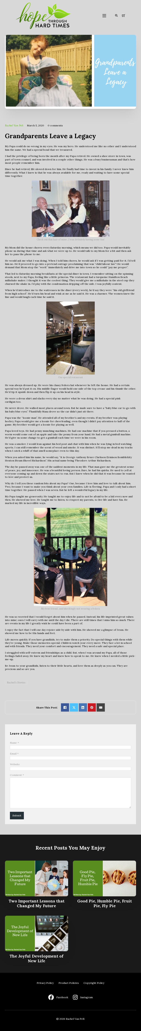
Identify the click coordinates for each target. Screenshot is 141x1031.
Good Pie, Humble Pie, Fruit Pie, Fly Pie (104, 903)
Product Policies (69, 983)
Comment (17, 775)
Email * (14, 753)
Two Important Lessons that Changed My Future (36, 903)
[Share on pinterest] (92, 707)
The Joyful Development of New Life (36, 958)
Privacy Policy (45, 983)
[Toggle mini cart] (123, 15)
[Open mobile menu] (104, 15)
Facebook (62, 997)
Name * (14, 742)
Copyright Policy (94, 983)
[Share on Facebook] (65, 707)
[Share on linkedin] (83, 707)
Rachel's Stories (16, 682)
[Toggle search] (116, 15)
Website (15, 764)
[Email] (101, 707)
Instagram (86, 997)
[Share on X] (74, 707)
